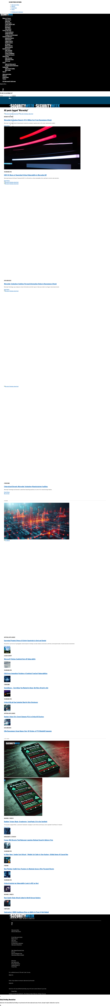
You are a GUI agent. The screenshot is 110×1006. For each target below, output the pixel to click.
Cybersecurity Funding (10, 68)
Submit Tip (11, 975)
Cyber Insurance (8, 50)
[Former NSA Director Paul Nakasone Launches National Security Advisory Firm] (7, 834)
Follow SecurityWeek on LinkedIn (17, 955)
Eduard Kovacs (7, 125)
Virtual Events (14, 8)
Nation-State (8, 26)
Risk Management (6, 49)
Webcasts (13, 6)
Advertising (13, 960)
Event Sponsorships (15, 962)
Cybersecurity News (15, 5)
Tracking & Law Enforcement (11, 35)
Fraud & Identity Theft (10, 24)
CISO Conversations (9, 59)
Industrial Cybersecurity (10, 64)
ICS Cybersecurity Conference (17, 12)
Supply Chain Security (9, 55)
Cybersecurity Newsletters (16, 945)
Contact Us (11, 983)
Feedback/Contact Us (15, 965)
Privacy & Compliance (9, 53)
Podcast (13, 9)
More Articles (6, 493)
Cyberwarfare (8, 20)
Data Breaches (8, 23)
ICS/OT (4, 62)
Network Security (9, 47)
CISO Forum (7, 61)
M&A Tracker (8, 70)
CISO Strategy (6, 56)
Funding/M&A (5, 67)
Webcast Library (14, 938)
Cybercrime (7, 21)
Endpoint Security (9, 41)
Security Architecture (7, 36)
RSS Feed (13, 952)
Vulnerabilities (8, 29)
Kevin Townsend (7, 646)
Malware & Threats (7, 18)
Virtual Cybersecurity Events (16, 937)
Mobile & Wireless (9, 46)
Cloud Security (8, 39)
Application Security (9, 38)
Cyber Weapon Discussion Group (17, 950)
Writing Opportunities (15, 963)
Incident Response (9, 33)
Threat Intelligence (9, 32)
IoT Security (7, 44)
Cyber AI (4, 71)
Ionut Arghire (6, 289)
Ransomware (8, 27)
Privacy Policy (14, 967)
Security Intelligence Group (16, 953)
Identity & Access (9, 42)
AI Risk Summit (14, 942)
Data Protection (8, 52)
